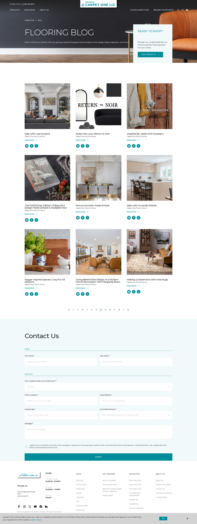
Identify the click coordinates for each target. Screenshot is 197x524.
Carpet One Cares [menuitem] (163, 485)
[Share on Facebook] (31, 146)
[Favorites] (182, 10)
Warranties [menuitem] (133, 500)
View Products (148, 54)
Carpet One (29, 20)
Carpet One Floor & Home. (34, 512)
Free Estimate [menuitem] (82, 506)
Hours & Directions (139, 10)
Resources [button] (29, 10)
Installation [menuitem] (134, 504)
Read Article (29, 140)
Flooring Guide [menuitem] (135, 489)
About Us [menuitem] (159, 480)
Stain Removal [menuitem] (135, 480)
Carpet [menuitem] (79, 493)
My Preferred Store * (108, 409)
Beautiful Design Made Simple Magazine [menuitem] (112, 490)
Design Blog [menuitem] (108, 495)
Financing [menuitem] (80, 510)
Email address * (106, 395)
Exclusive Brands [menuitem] (136, 508)
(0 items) (187, 10)
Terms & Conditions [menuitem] (164, 493)
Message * (29, 423)
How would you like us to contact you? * (40, 381)
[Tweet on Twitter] (36, 146)
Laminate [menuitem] (80, 497)
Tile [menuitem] (77, 501)
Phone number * (31, 395)
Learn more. (35, 520)
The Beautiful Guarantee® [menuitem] (134, 494)
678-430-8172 (28, 4)
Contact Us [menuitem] (160, 489)
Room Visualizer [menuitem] (109, 480)
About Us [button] (44, 10)
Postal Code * (30, 409)
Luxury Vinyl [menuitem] (81, 485)
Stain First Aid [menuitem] (135, 485)
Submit (98, 457)
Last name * (104, 356)
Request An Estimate (163, 10)
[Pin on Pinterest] (27, 146)
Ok (163, 518)
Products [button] (15, 10)
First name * (29, 356)
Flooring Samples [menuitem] (110, 485)
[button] (178, 10)
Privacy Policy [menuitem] (161, 497)
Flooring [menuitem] (79, 480)
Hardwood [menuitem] (80, 489)
